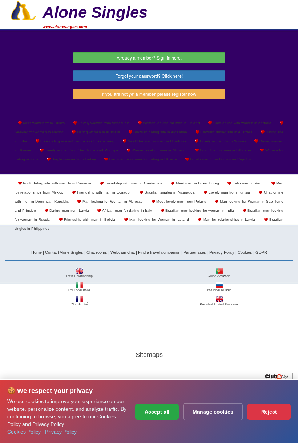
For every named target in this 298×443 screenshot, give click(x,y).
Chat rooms (96, 252)
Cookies (245, 252)
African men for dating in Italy (126, 210)
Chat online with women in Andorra (241, 123)
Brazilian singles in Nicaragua (169, 192)
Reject (269, 412)
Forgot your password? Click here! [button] (149, 76)
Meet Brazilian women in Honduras (156, 141)
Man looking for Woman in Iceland (158, 220)
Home (36, 252)
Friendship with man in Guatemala (133, 183)
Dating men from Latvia (68, 210)
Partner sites (195, 252)
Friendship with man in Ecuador (103, 192)
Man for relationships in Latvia (228, 220)
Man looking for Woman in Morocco (112, 201)
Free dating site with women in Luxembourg (76, 141)
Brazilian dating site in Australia (225, 132)
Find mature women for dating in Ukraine (142, 159)
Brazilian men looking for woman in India (199, 210)
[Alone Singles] (23, 9)
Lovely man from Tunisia (228, 192)
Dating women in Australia (98, 132)
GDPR (261, 252)
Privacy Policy (221, 252)
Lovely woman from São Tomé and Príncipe (81, 150)
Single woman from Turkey (73, 159)
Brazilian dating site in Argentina (159, 132)
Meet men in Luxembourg (196, 183)
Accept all (157, 412)
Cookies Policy (24, 432)
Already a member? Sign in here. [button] (149, 57)
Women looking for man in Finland (171, 123)
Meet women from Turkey (43, 123)
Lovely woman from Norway (222, 141)
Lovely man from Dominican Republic (220, 159)
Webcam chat (122, 252)
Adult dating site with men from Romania (56, 183)
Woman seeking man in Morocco (158, 150)
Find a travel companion (159, 252)
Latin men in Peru (247, 183)
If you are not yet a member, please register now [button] (149, 94)
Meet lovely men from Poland (180, 201)
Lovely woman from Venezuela (103, 123)
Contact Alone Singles (64, 252)
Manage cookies (213, 412)
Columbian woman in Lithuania (225, 150)
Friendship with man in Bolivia (89, 220)
